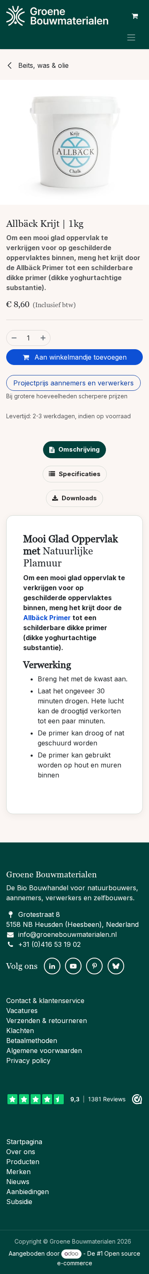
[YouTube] (73, 966)
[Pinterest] (94, 966)
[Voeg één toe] (43, 337)
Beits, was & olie (42, 65)
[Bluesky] (116, 966)
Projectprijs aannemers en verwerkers (73, 383)
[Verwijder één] (14, 337)
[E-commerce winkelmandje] (134, 15)
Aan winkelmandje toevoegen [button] (79, 357)
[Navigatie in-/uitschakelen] (131, 37)
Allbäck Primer (47, 617)
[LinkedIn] (52, 966)
